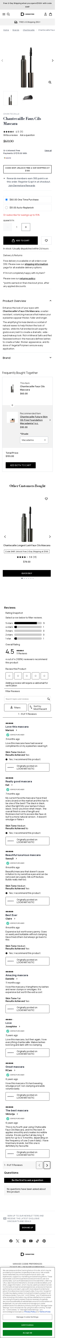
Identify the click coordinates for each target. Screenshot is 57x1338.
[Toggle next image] (52, 60)
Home (6, 30)
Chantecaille (29, 30)
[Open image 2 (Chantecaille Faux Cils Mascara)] (28, 98)
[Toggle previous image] (2, 60)
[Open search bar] (8, 14)
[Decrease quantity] (7, 227)
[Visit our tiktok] (37, 1241)
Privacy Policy (30, 1312)
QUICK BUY (26, 573)
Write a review (10, 135)
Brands (16, 30)
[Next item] (50, 536)
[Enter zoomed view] (50, 82)
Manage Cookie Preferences (27, 1264)
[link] (45, 14)
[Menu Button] (3, 14)
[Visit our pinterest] (44, 1241)
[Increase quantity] (26, 227)
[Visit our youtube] (31, 1241)
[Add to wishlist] (46, 240)
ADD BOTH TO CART (20, 465)
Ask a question (27, 135)
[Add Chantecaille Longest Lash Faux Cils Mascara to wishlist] (46, 498)
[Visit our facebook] (11, 1241)
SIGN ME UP (27, 1227)
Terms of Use (44, 1312)
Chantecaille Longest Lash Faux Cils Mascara (26, 545)
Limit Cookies (27, 1325)
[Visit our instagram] (24, 1241)
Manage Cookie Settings (27, 1317)
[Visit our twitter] (17, 1241)
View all (48, 150)
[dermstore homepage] (27, 14)
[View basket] (50, 14)
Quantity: (9, 220)
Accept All (27, 1333)
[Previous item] (5, 536)
